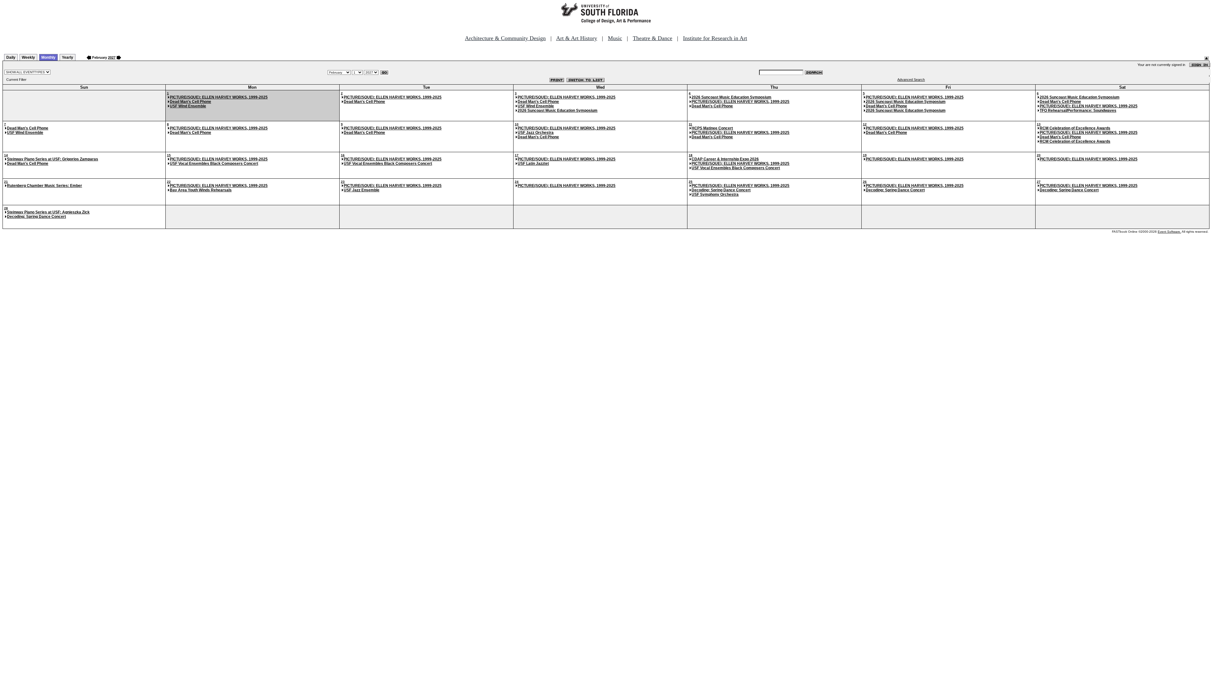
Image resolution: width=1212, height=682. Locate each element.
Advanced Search (911, 79)
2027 (112, 57)
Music (615, 38)
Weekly (28, 57)
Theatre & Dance (652, 38)
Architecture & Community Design (505, 38)
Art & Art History (576, 38)
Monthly (48, 57)
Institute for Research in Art (715, 38)
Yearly (67, 57)
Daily (10, 57)
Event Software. (1169, 231)
